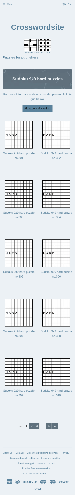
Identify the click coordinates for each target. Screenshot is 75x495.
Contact (20, 453)
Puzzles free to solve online (36, 468)
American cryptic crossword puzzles (36, 463)
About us (7, 453)
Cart (69, 4)
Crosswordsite (37, 27)
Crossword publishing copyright (42, 453)
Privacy (65, 453)
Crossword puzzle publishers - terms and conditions (36, 458)
